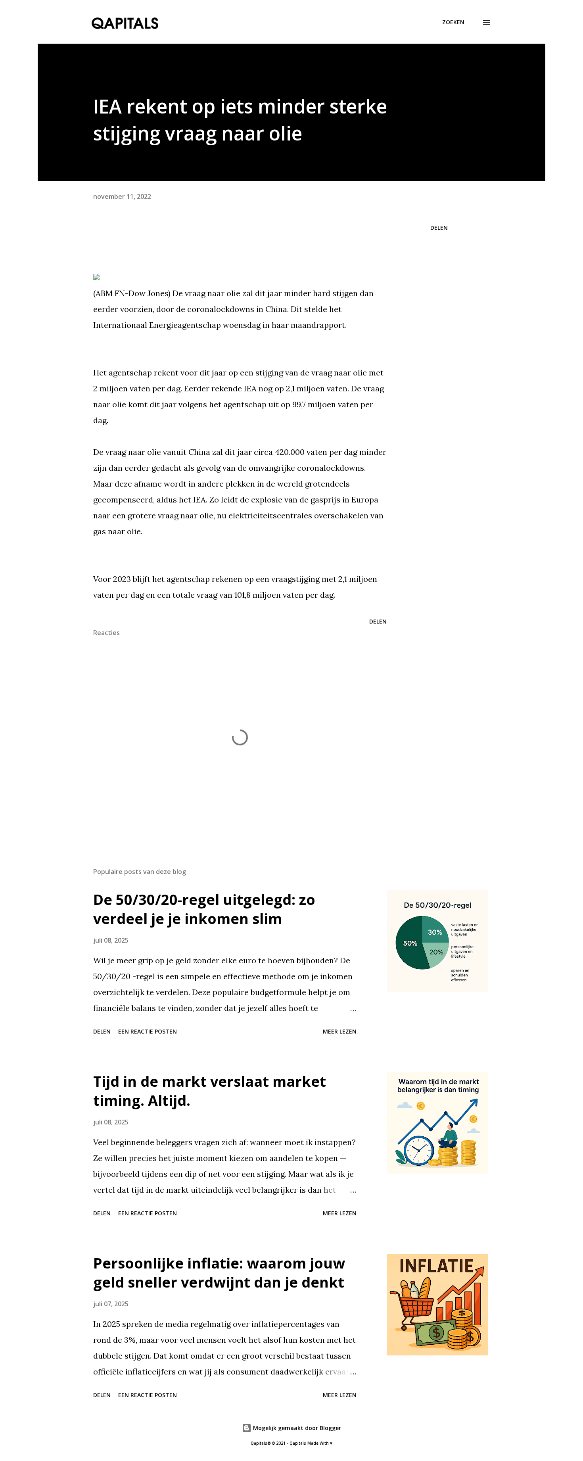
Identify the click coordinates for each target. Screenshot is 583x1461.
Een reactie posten (147, 1031)
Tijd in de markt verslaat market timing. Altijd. (209, 1091)
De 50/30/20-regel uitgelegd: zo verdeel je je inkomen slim (204, 909)
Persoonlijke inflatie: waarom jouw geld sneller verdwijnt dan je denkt (219, 1272)
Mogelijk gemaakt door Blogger (296, 1428)
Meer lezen (340, 1031)
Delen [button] (439, 227)
